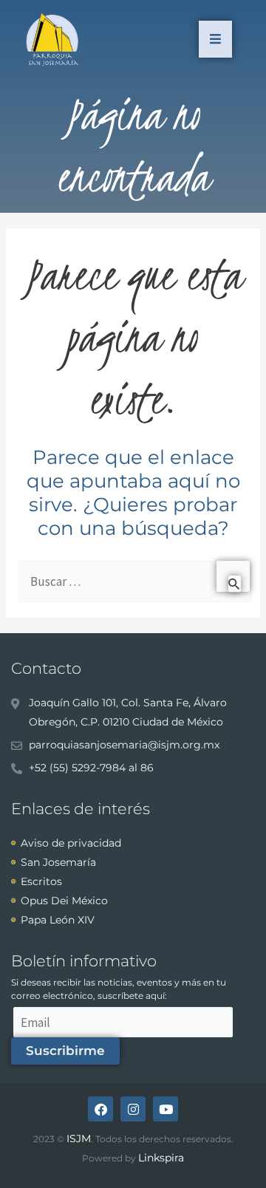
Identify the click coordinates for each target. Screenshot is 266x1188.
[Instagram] (133, 1109)
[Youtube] (165, 1109)
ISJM (78, 1138)
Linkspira (161, 1157)
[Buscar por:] (134, 582)
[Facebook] (100, 1109)
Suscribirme (65, 1050)
